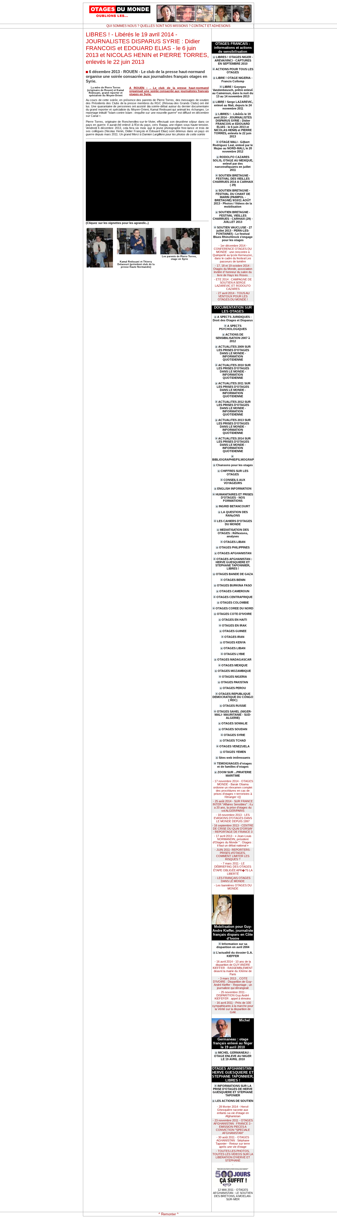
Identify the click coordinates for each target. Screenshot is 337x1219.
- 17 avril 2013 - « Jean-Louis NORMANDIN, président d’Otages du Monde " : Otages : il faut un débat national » (233, 840)
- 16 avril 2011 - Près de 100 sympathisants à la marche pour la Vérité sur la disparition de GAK (232, 1007)
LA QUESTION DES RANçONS (234, 513)
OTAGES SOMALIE (234, 723)
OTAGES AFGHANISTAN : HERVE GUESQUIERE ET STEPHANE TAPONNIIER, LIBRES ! (233, 563)
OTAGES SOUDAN (234, 729)
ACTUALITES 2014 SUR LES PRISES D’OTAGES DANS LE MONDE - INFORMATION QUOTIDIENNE (234, 445)
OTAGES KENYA (234, 642)
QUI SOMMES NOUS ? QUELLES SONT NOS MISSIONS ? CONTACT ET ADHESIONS (168, 25)
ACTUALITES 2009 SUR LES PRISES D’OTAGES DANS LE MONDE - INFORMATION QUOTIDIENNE (234, 353)
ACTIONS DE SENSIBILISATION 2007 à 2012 (233, 338)
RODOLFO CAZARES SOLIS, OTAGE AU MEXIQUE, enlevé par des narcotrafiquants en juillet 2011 (233, 163)
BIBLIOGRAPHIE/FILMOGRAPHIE (232, 459)
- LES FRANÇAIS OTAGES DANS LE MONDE (232, 879)
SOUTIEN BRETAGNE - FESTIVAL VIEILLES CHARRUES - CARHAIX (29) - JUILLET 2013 (233, 217)
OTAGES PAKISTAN (234, 682)
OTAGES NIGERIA (234, 676)
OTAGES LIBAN (234, 541)
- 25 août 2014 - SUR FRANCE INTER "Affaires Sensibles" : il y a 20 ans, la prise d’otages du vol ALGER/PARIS (233, 806)
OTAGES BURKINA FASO (234, 585)
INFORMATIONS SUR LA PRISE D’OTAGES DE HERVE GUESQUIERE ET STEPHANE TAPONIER (233, 1090)
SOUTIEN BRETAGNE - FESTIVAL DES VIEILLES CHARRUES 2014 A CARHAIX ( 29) (233, 180)
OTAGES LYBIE (234, 654)
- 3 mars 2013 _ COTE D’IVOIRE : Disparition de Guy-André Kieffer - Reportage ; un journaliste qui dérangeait (232, 983)
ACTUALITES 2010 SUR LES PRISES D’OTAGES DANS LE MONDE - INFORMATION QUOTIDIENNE (234, 372)
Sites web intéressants (234, 757)
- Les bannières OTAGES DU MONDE (233, 887)
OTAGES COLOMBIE (234, 602)
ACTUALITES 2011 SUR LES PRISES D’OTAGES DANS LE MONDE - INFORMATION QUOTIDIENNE (234, 390)
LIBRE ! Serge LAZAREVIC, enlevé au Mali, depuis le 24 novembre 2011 (233, 105)
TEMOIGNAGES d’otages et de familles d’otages (234, 765)
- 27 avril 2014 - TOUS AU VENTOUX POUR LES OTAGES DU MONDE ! (233, 296)
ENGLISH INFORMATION (234, 488)
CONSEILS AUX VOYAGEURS (234, 481)
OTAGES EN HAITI (234, 619)
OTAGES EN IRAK (234, 625)
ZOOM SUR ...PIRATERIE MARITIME (234, 774)
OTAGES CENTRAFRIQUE (234, 597)
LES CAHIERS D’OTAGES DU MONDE (234, 522)
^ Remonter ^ (168, 1214)
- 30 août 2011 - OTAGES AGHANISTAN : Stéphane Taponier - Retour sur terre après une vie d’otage (233, 1142)
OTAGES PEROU (234, 688)
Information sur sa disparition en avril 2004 (232, 945)
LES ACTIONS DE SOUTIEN (234, 1100)
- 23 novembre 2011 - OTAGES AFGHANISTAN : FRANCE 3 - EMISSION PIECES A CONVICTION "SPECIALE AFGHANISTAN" (233, 1127)
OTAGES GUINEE (234, 631)
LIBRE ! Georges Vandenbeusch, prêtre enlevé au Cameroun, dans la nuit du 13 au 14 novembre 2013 (232, 91)
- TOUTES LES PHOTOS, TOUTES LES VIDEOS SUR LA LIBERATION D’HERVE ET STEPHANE (232, 1155)
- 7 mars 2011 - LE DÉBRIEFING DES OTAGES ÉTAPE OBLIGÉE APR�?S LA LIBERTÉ (232, 868)
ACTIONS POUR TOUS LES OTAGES (234, 71)
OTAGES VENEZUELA (234, 746)
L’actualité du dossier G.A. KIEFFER (234, 954)
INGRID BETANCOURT (234, 506)
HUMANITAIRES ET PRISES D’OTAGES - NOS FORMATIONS (234, 498)
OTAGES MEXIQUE (234, 665)
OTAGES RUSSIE (234, 705)
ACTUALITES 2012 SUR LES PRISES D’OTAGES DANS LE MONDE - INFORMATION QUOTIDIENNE (234, 408)
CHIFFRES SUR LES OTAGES (234, 472)
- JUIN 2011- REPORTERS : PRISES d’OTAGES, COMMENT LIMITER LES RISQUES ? (233, 854)
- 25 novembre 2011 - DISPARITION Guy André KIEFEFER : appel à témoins (233, 995)
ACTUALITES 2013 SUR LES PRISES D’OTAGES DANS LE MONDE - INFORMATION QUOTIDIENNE (234, 426)
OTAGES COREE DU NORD (234, 608)
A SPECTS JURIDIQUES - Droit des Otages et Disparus (233, 318)
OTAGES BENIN (234, 579)
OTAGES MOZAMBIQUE (234, 670)
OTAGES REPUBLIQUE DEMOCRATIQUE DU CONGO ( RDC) (232, 697)
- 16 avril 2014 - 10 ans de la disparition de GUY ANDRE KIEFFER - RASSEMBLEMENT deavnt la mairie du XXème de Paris (233, 968)
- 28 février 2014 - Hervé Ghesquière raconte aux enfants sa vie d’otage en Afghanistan (233, 1111)
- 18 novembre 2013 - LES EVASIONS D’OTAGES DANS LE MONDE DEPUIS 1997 (233, 818)
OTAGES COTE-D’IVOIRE (234, 613)
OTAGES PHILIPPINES (234, 547)
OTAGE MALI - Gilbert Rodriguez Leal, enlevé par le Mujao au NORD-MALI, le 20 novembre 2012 (233, 146)
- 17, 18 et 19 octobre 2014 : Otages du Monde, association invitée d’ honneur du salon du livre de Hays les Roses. (232, 270)
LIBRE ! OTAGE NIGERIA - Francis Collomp (234, 79)
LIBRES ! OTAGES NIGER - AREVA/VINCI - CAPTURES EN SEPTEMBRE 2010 (234, 60)
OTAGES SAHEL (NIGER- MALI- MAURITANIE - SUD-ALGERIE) (233, 715)
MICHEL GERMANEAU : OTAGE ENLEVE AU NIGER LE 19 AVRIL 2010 (232, 1056)
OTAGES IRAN (234, 636)
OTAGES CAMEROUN (234, 591)
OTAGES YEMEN (234, 751)
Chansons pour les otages (234, 465)
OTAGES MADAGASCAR (234, 659)
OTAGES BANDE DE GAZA (234, 574)
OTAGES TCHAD (234, 740)
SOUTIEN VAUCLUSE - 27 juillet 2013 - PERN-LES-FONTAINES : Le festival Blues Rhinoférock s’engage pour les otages (232, 234)
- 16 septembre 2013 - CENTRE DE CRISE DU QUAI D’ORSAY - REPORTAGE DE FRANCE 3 (232, 828)
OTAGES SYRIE (234, 735)
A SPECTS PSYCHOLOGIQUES (233, 327)
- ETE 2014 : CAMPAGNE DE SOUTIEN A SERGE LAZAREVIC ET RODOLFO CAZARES (233, 284)
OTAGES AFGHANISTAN (234, 553)
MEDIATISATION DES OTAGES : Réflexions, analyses (233, 533)
